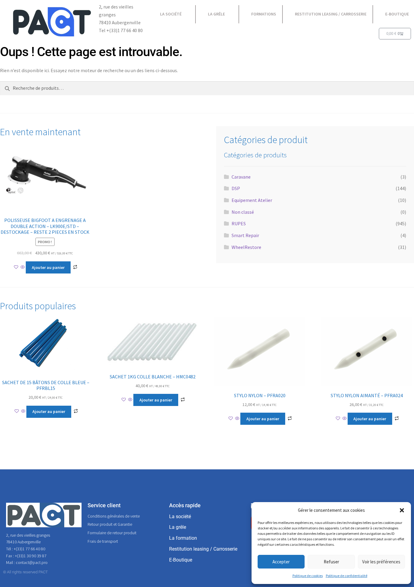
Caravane (241, 177)
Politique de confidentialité (346, 575)
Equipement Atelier (252, 200)
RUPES (239, 223)
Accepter (281, 562)
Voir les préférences (381, 562)
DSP (236, 188)
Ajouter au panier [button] (48, 267)
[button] (402, 510)
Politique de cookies (307, 575)
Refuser (331, 562)
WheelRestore (246, 247)
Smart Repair (245, 235)
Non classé (243, 212)
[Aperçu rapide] (23, 267)
